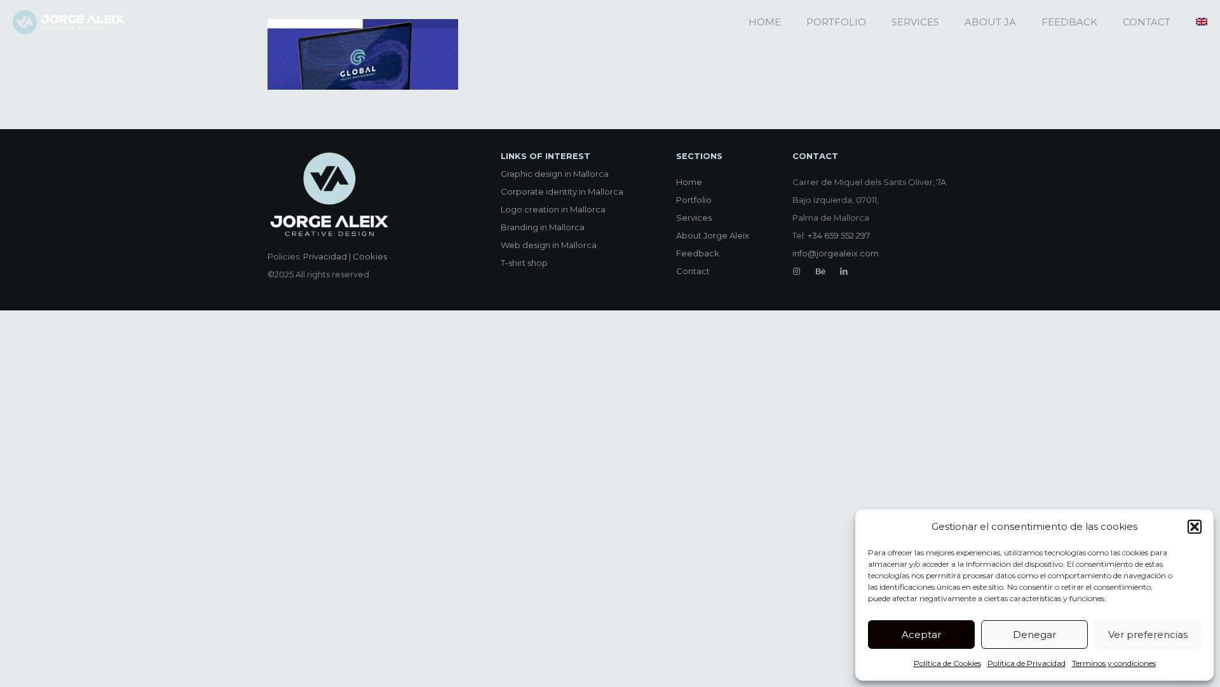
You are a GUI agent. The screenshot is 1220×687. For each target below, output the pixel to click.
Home (689, 182)
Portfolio (694, 200)
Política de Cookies (947, 663)
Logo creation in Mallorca (553, 209)
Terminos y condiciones (1114, 663)
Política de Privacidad (1026, 663)
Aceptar (921, 634)
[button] (1194, 526)
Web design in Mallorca (549, 245)
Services (694, 217)
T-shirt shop (524, 263)
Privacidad (325, 256)
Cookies (370, 256)
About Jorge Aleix (712, 235)
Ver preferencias (1148, 634)
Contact (693, 271)
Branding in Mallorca (543, 227)
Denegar (1034, 634)
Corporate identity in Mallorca (562, 191)
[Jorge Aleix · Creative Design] (69, 22)
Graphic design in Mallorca (555, 174)
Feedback (697, 253)
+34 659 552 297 (839, 235)
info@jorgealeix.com (835, 253)
